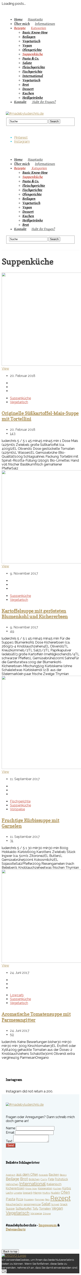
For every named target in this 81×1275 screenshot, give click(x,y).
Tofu (35, 1208)
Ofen (65, 1192)
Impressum (48, 1225)
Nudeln (55, 1192)
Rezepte (30, 28)
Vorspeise (17, 809)
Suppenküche (32, 54)
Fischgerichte (32, 71)
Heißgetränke (32, 97)
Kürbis (66, 1188)
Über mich (34, 24)
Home (28, 19)
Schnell (55, 1204)
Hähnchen (12, 1184)
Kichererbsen (15, 1188)
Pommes (39, 1199)
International (32, 76)
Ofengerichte (32, 50)
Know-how (31, 1188)
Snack (64, 1204)
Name (10, 1128)
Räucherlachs (14, 1204)
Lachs (9, 1192)
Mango (37, 1192)
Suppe (10, 1208)
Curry (43, 1179)
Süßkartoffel (24, 1208)
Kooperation (45, 1188)
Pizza (19, 1199)
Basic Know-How (35, 32)
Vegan (27, 45)
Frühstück (61, 1179)
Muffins (46, 1193)
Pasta (10, 1199)
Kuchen (28, 93)
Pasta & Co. (30, 58)
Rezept (60, 1198)
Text (9, 1141)
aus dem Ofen (27, 1174)
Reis (47, 1199)
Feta (51, 1179)
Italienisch (54, 1184)
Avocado (43, 1175)
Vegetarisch (31, 41)
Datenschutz (15, 1229)
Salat (46, 1204)
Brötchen (34, 1179)
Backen (54, 1174)
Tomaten (45, 1208)
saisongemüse (32, 1204)
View (5, 368)
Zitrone (47, 1213)
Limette (18, 1193)
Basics (63, 1175)
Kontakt (35, 102)
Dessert (28, 89)
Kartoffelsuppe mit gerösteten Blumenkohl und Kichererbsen (35, 613)
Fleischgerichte (33, 67)
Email (10, 1132)
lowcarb (27, 1192)
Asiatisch (10, 1175)
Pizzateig (29, 1199)
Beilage (12, 1178)
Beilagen (29, 37)
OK (4, 1271)
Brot (25, 84)
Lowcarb (17, 995)
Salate (27, 63)
